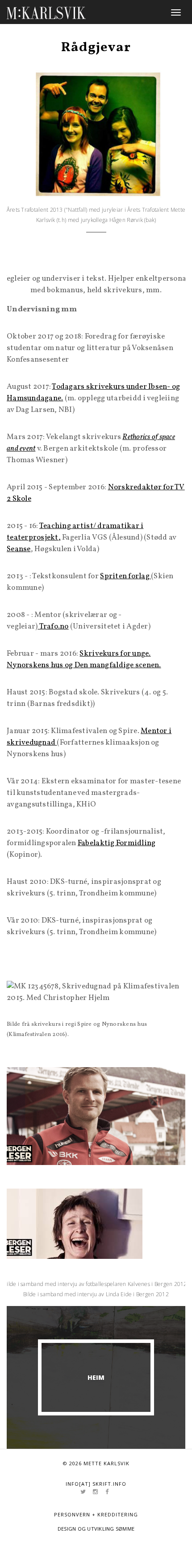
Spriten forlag (125, 576)
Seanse (19, 549)
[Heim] (46, 11)
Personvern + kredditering (96, 1514)
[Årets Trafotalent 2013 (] (96, 134)
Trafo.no (53, 626)
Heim (96, 1377)
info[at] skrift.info (96, 1483)
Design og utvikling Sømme (96, 1528)
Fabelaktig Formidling (116, 843)
